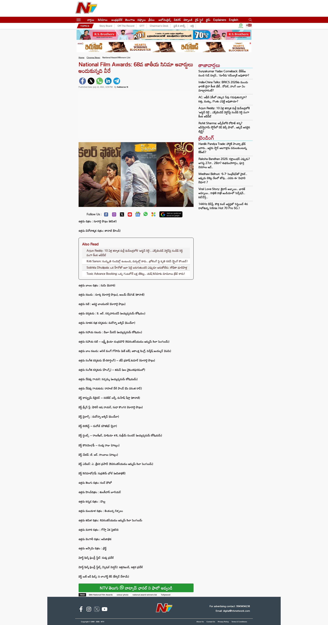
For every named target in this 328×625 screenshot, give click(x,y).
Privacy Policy (223, 622)
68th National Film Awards (101, 594)
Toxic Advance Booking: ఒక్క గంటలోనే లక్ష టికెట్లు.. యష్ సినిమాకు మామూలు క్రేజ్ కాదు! (136, 273)
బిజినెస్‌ (177, 20)
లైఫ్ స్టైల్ (199, 20)
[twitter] (91, 81)
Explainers (219, 20)
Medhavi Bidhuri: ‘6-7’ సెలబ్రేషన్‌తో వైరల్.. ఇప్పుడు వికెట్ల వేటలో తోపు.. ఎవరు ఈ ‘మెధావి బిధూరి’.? (223, 178)
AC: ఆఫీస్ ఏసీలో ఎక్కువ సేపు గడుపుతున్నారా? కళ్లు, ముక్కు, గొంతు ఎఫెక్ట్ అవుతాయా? (223, 99)
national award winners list (145, 594)
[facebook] (82, 81)
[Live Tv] (249, 26)
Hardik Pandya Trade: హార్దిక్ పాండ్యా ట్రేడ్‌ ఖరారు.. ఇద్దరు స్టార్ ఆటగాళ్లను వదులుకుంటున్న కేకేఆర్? (223, 148)
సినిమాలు (102, 20)
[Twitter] (122, 215)
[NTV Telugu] (86, 8)
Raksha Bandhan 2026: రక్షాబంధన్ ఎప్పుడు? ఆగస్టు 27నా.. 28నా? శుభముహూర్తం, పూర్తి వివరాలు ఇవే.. (224, 163)
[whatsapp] (99, 81)
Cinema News (93, 57)
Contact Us (211, 622)
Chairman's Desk (159, 25)
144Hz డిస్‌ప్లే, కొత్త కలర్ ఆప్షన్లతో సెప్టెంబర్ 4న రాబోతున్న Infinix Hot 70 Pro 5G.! (223, 206)
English (233, 20)
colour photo (122, 594)
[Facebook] (106, 215)
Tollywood (165, 594)
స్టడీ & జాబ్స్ (179, 25)
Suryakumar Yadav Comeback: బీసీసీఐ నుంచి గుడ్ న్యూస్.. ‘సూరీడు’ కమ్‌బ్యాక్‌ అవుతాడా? (224, 73)
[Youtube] (130, 215)
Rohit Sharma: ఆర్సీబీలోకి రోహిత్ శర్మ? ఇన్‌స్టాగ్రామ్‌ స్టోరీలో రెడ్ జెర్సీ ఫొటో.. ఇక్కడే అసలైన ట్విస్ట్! (224, 127)
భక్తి (192, 25)
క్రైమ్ (208, 20)
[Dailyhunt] (153, 215)
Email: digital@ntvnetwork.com (233, 610)
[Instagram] (114, 215)
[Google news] (137, 215)
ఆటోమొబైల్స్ (165, 20)
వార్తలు (90, 20)
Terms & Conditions (239, 622)
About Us (200, 622)
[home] (84, 20)
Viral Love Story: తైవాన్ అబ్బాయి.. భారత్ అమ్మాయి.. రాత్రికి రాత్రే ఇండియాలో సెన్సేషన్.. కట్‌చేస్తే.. (222, 193)
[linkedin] (108, 81)
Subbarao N (122, 87)
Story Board (105, 25)
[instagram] (89, 609)
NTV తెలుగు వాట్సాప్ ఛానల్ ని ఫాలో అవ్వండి (136, 588)
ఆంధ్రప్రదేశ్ (116, 20)
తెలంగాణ (130, 20)
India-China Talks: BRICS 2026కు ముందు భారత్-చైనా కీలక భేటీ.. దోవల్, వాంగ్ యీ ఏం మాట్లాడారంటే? (223, 86)
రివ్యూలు (142, 20)
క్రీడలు (151, 20)
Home (81, 57)
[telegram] (116, 81)
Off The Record (126, 25)
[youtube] (104, 609)
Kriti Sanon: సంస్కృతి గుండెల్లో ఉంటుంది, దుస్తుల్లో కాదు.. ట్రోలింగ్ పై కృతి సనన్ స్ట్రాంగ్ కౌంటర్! (137, 261)
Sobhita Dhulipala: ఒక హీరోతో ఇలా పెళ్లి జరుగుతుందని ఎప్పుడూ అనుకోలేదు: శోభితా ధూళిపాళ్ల (137, 267)
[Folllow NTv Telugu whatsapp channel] (241, 26)
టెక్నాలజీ (188, 20)
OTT (142, 25)
